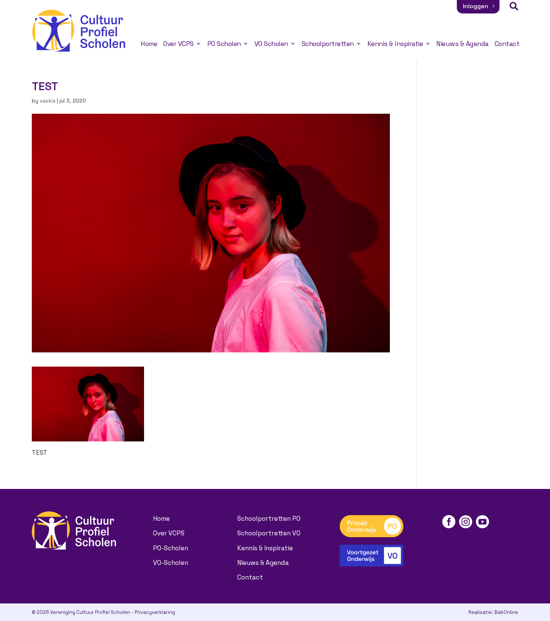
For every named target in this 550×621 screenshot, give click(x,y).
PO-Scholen (170, 548)
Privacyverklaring (155, 612)
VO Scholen (271, 44)
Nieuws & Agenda (462, 44)
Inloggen (475, 6)
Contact (507, 44)
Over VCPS (178, 44)
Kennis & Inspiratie (395, 44)
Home (149, 44)
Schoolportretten (328, 44)
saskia (47, 100)
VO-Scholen (170, 563)
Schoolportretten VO (268, 533)
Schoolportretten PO (268, 518)
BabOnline (506, 612)
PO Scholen (224, 44)
